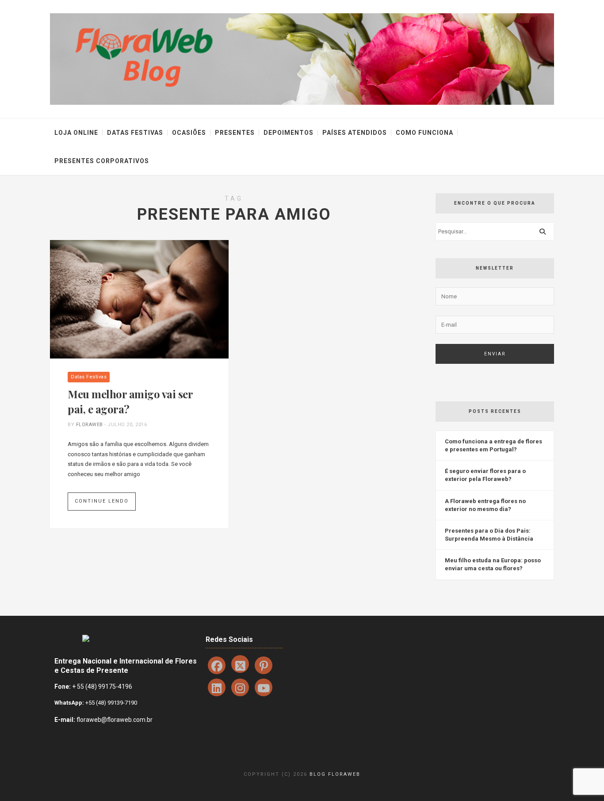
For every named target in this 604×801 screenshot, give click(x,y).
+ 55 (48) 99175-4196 (102, 686)
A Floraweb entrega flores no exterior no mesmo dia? (485, 505)
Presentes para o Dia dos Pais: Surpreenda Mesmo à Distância (489, 534)
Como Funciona (424, 132)
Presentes (235, 132)
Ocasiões (189, 132)
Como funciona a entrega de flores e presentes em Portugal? (493, 445)
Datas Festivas (135, 132)
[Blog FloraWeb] (302, 58)
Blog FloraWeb (335, 774)
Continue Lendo (102, 501)
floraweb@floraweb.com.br (114, 719)
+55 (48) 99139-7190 (110, 702)
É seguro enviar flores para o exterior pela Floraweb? (485, 475)
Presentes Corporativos (101, 160)
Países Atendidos (354, 132)
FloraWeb (89, 424)
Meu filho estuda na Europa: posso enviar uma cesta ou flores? (493, 564)
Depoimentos (288, 132)
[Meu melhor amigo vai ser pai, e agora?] (139, 298)
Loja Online (76, 132)
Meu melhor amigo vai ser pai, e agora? (130, 401)
